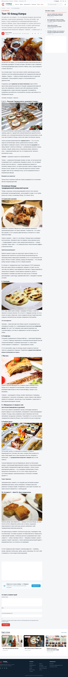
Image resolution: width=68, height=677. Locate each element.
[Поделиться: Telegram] (32, 33)
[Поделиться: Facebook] (38, 33)
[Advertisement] (22, 571)
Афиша (21, 4)
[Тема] (65, 4)
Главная (3, 8)
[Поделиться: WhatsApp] (35, 33)
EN (63, 1)
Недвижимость (27, 4)
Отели (30, 668)
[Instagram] (4, 668)
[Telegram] (0, 668)
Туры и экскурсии (43, 668)
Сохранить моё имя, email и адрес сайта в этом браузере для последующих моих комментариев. (20, 621)
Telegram (57, 1)
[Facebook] (2, 668)
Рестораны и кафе (43, 666)
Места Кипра (32, 669)
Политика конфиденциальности (56, 665)
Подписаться (36, 585)
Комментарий (5, 597)
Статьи (8, 8)
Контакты (51, 663)
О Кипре (31, 671)
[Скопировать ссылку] (41, 33)
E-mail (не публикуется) (7, 613)
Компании (34, 4)
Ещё (42, 4)
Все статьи (63, 632)
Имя (3, 607)
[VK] (6, 668)
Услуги (38, 4)
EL (65, 1)
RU (61, 1)
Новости (17, 4)
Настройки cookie (53, 666)
